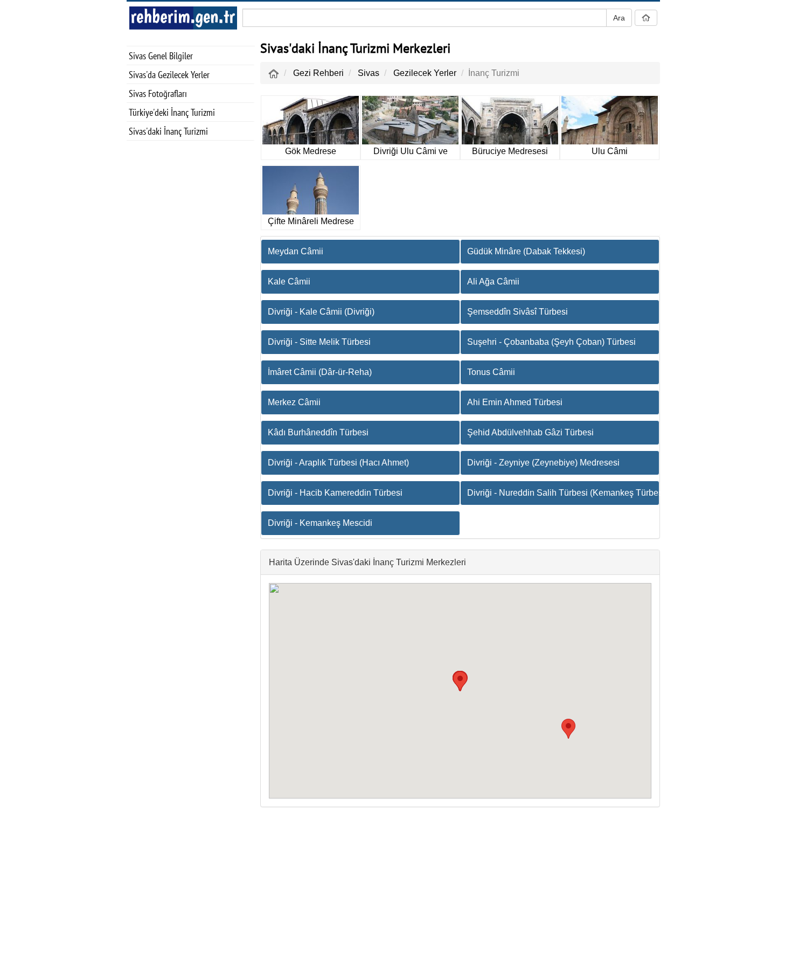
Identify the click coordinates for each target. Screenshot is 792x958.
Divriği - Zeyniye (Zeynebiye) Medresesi (543, 462)
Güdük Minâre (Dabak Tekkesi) (526, 251)
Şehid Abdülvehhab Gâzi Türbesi (530, 432)
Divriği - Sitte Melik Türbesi (319, 341)
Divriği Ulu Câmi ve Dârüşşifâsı (410, 153)
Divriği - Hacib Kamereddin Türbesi (335, 492)
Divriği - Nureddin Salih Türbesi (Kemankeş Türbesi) (563, 492)
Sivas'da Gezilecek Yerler (169, 74)
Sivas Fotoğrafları (158, 93)
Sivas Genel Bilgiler (161, 56)
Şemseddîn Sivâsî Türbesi (517, 311)
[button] (568, 729)
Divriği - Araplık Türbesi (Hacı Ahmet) (338, 462)
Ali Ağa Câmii (493, 281)
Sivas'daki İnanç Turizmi (168, 131)
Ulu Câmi (610, 151)
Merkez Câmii (294, 402)
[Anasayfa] (273, 73)
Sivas (368, 73)
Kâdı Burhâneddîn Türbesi (318, 432)
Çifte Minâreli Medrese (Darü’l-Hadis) (311, 223)
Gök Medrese (310, 151)
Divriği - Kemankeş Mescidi (320, 522)
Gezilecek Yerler (424, 73)
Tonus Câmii (491, 372)
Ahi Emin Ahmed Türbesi (514, 402)
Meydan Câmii (295, 251)
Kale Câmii (289, 281)
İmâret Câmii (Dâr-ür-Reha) (320, 372)
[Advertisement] (191, 318)
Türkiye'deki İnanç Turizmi (172, 112)
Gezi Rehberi (318, 73)
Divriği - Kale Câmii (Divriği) (321, 311)
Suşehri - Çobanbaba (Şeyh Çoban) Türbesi (551, 341)
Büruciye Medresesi (510, 151)
